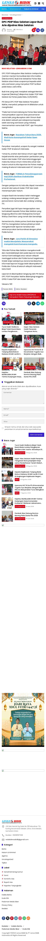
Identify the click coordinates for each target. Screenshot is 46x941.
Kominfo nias (9, 879)
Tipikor (4, 863)
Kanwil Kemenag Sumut (13, 872)
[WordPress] (16, 918)
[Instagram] (20, 918)
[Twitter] (34, 303)
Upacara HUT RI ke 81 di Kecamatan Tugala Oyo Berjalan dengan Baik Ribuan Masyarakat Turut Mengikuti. (34, 352)
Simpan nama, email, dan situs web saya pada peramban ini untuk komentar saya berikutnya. (23, 428)
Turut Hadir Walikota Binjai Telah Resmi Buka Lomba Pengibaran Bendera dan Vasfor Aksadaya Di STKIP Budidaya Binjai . (11, 329)
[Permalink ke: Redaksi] (4, 30)
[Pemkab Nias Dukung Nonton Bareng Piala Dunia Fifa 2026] (34, 363)
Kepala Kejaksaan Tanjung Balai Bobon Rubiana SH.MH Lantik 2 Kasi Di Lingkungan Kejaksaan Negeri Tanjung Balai (11, 352)
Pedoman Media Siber (10, 902)
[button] (35, 3)
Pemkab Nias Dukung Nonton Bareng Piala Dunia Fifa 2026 (32, 374)
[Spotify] (24, 918)
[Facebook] (29, 303)
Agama (4, 856)
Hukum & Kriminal (9, 852)
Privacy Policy (7, 905)
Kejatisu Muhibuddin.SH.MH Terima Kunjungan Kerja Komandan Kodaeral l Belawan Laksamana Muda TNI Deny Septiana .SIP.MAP (12, 374)
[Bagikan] (42, 30)
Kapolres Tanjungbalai (12, 886)
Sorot (6, 875)
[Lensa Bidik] (17, 3)
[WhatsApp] (42, 303)
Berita (5, 345)
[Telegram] (38, 303)
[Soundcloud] (28, 918)
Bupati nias (8, 882)
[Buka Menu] (39, 3)
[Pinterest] (12, 918)
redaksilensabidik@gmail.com (17, 839)
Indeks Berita (7, 895)
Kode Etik (5, 898)
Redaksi (9, 29)
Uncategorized (7, 18)
